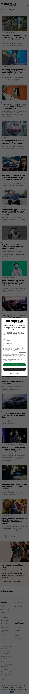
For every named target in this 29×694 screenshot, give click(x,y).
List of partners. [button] (22, 352)
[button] (14, 343)
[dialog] (14, 347)
